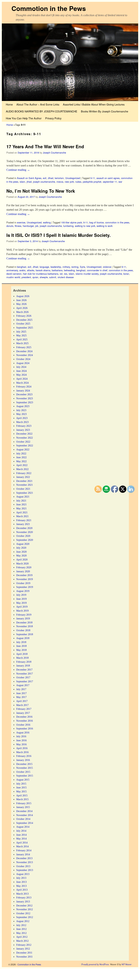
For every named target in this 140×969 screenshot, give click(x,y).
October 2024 (23, 359)
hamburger (28, 226)
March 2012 (22, 940)
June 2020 (21, 551)
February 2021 (23, 520)
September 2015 (24, 775)
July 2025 (21, 331)
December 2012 (24, 905)
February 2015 (23, 803)
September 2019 (24, 587)
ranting (74, 266)
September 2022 (24, 445)
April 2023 (22, 418)
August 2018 (22, 638)
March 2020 (22, 563)
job (36, 226)
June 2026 (21, 300)
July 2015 (21, 783)
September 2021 (24, 492)
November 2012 (24, 909)
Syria (82, 266)
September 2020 (24, 539)
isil (61, 273)
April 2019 (22, 606)
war (120, 181)
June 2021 (21, 504)
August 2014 (22, 826)
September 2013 (24, 870)
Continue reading (18, 169)
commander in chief (97, 270)
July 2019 (21, 594)
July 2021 (21, 500)
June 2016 (21, 740)
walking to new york (85, 226)
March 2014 (22, 846)
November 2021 (24, 484)
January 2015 (23, 807)
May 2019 (21, 602)
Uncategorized (72, 178)
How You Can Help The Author (24, 118)
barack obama (43, 270)
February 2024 (23, 386)
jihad (29, 181)
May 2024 (21, 374)
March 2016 (22, 752)
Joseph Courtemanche (54, 152)
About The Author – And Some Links (37, 104)
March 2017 (22, 705)
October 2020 (23, 535)
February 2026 (23, 315)
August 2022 (22, 449)
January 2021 (23, 524)
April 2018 (22, 653)
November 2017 (24, 673)
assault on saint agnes (108, 178)
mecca (60, 181)
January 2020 (23, 571)
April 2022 (22, 465)
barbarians (57, 270)
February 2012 (23, 944)
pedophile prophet (92, 181)
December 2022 (24, 433)
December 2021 (24, 480)
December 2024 (24, 351)
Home (9, 104)
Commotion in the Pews (48, 8)
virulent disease (66, 277)
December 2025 (24, 319)
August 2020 (22, 543)
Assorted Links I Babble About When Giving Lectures (94, 104)
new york (69, 181)
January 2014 (23, 854)
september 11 (110, 181)
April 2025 (22, 339)
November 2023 (24, 398)
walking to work (104, 226)
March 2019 (22, 610)
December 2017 (24, 669)
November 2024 (24, 355)
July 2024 (21, 366)
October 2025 (23, 323)
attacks (30, 270)
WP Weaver (127, 964)
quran (35, 277)
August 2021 (22, 496)
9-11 (92, 178)
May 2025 (21, 335)
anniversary (12, 270)
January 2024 (23, 390)
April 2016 (22, 748)
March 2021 (22, 516)
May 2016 (21, 744)
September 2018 (24, 634)
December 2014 (24, 811)
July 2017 (21, 689)
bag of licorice (96, 222)
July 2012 (21, 925)
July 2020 (21, 547)
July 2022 (21, 453)
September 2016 (24, 728)
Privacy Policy (53, 118)
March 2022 (22, 469)
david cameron (14, 273)
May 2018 (21, 649)
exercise (21, 222)
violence (107, 266)
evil (44, 178)
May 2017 (21, 697)
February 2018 (23, 661)
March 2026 (22, 312)
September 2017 (24, 681)
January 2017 (23, 712)
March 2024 (22, 382)
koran (126, 273)
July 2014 (21, 830)
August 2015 (22, 779)
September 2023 (24, 402)
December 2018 (24, 622)
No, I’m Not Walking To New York (40, 191)
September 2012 (24, 917)
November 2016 (24, 720)
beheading (69, 270)
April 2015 (22, 795)
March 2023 (22, 422)
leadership (55, 266)
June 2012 (21, 929)
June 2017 (21, 693)
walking (47, 222)
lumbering (68, 226)
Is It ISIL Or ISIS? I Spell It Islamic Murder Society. (58, 235)
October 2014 (23, 818)
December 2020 (24, 528)
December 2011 (24, 952)
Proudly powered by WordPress (95, 964)
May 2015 (21, 791)
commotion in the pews (117, 222)
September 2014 (24, 822)
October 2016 (23, 724)
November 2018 (24, 626)
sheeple (44, 277)
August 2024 (22, 363)
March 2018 (22, 657)
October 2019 (23, 583)
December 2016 (24, 716)
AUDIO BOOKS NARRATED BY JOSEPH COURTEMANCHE (41, 111)
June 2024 (21, 370)
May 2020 (21, 555)
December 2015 (24, 764)
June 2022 (21, 457)
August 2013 (22, 874)
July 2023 (21, 410)
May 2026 (21, 304)
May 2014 (21, 838)
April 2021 (22, 512)
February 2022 (23, 473)
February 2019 (23, 614)
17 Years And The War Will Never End (45, 146)
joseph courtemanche (44, 181)
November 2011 (24, 956)
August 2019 (22, 591)
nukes (78, 181)
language (44, 266)
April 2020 (22, 559)
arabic (22, 270)
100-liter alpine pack (71, 222)
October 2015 (23, 771)
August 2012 (22, 921)
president (26, 277)
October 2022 (23, 441)
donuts (9, 226)
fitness (18, 226)
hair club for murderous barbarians (40, 273)
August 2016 (22, 732)
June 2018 (21, 645)
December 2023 (24, 394)
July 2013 (21, 877)
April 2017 (22, 701)
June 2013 (21, 881)
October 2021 (23, 488)
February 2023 (23, 425)
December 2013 (24, 858)
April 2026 (22, 308)
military (66, 266)
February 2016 (23, 756)
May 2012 (21, 933)
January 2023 (23, 429)
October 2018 (23, 630)
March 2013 (22, 893)
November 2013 (24, 862)
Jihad (50, 178)
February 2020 (23, 567)
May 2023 (21, 414)
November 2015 (24, 767)
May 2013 (21, 885)
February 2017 (23, 708)
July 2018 (21, 642)
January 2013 (23, 901)
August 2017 (22, 685)
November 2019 (24, 579)
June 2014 (21, 834)
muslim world (13, 277)
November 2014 (24, 815)
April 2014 (22, 842)
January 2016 (23, 760)
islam (22, 181)
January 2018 (23, 665)
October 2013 (23, 866)
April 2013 (22, 889)
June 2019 (21, 598)
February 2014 (23, 850)
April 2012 (22, 936)
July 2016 (21, 736)
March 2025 (22, 343)
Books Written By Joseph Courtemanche (104, 111)
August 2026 (22, 296)
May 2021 (21, 508)
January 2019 (23, 618)
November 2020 (24, 532)
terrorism (59, 178)
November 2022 (24, 437)
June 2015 (21, 787)
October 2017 (23, 677)
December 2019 (24, 575)
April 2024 (22, 378)
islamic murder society (87, 273)
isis (65, 273)
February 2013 (23, 897)
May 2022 (21, 461)
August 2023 (22, 406)
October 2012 (23, 913)
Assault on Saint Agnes (29, 178)
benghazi (21, 266)
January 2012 (23, 948)
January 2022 (23, 476)
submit (52, 277)
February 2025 (23, 347)
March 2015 (22, 799)
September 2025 (24, 327)
